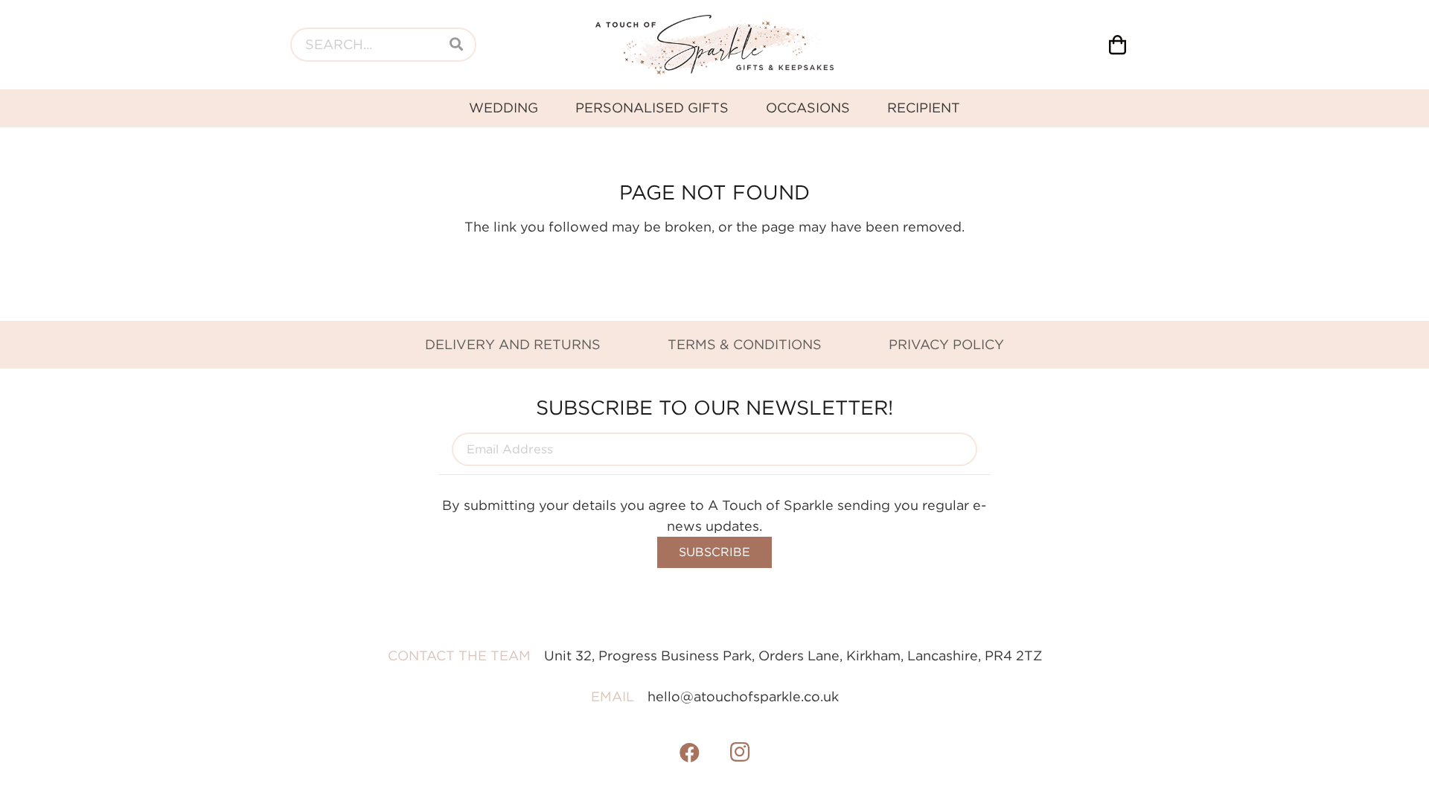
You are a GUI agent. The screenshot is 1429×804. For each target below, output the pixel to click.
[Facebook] (690, 752)
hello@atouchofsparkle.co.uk (743, 696)
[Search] (456, 44)
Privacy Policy (946, 344)
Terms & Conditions (745, 344)
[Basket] (1117, 44)
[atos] (714, 44)
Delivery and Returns (513, 344)
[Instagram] (739, 752)
